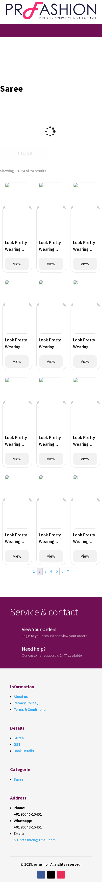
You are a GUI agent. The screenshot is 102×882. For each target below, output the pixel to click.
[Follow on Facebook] (41, 875)
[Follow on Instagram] (61, 875)
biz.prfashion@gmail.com (34, 840)
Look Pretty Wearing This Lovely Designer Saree (16, 246)
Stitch (19, 738)
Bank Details (24, 751)
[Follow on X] (51, 875)
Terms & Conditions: (30, 709)
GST (17, 744)
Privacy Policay (26, 703)
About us (21, 696)
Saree (18, 779)
